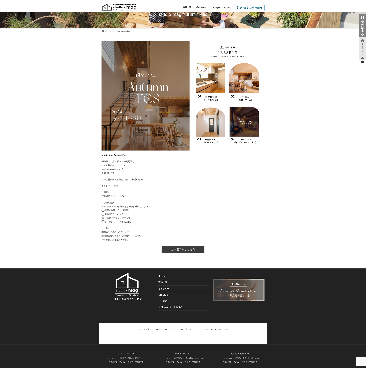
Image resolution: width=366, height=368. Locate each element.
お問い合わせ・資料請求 (170, 307)
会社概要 (162, 301)
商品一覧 (162, 282)
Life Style (163, 294)
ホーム (161, 276)
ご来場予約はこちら (183, 249)
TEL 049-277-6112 (127, 299)
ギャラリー (163, 288)
